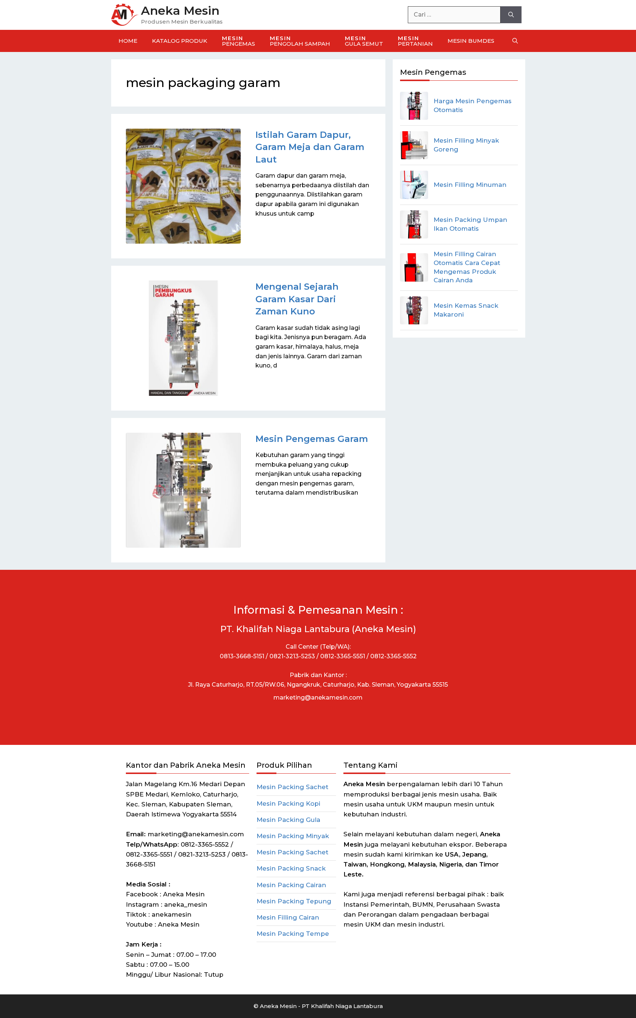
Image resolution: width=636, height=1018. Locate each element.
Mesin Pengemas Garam (311, 438)
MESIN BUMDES (471, 40)
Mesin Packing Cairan (291, 885)
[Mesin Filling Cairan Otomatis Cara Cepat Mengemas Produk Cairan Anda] (414, 267)
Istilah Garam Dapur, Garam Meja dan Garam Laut (309, 147)
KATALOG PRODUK (179, 40)
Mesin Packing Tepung (294, 901)
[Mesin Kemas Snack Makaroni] (414, 310)
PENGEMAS (238, 41)
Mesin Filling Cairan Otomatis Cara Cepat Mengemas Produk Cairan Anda (467, 267)
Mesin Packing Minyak (293, 836)
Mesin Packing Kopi (288, 803)
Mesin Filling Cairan (288, 917)
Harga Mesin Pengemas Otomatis (473, 105)
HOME (128, 40)
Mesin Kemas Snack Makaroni (466, 310)
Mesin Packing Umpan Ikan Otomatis (470, 224)
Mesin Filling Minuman (470, 184)
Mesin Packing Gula (288, 819)
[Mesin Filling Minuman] (414, 185)
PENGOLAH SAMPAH (300, 41)
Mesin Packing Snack (291, 868)
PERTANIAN (415, 41)
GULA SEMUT (364, 41)
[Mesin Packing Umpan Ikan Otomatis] (414, 224)
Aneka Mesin (180, 10)
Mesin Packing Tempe (293, 933)
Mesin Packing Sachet (292, 787)
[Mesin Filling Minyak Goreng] (414, 145)
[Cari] (511, 14)
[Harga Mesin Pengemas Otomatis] (414, 106)
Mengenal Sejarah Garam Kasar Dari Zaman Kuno (297, 299)
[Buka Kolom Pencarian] (515, 41)
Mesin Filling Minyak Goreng (466, 145)
